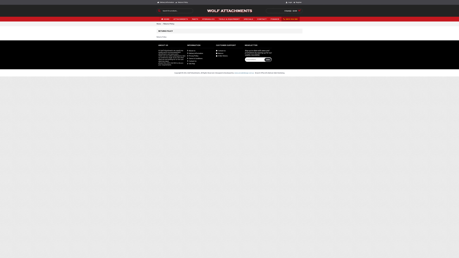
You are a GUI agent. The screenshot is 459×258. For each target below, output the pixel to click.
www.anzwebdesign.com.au (244, 73)
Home (159, 24)
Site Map (192, 63)
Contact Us (193, 61)
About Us (192, 50)
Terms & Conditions (196, 58)
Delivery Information (196, 53)
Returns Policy (168, 24)
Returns (220, 53)
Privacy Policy (193, 56)
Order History (223, 56)
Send (268, 59)
